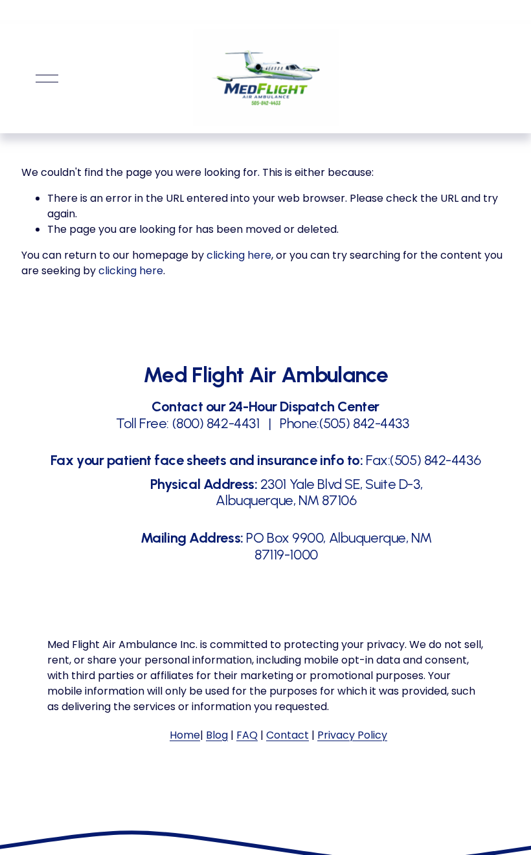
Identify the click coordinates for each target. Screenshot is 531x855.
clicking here (239, 255)
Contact (287, 735)
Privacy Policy (352, 735)
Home (185, 735)
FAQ (247, 735)
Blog (217, 735)
